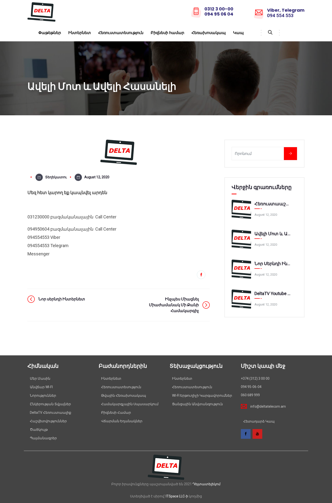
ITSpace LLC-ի (177, 496)
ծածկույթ (39, 429)
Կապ (238, 33)
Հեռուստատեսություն (120, 33)
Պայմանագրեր (43, 438)
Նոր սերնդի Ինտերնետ (272, 263)
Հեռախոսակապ (209, 33)
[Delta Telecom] (41, 12)
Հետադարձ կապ (259, 421)
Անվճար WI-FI (41, 387)
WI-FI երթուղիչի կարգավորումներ (202, 395)
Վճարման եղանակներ (121, 421)
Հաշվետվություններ (48, 421)
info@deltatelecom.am (268, 406)
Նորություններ (43, 395)
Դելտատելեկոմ (206, 484)
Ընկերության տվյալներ (50, 404)
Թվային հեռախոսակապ (123, 395)
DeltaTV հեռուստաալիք (50, 412)
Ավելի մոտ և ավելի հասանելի (272, 233)
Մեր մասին (40, 378)
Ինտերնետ (79, 33)
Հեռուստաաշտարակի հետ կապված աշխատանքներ (272, 203)
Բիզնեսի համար (167, 33)
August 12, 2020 (96, 177)
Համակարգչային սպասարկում (129, 404)
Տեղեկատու (56, 177)
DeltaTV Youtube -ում (272, 293)
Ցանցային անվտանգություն (197, 404)
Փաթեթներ (49, 33)
